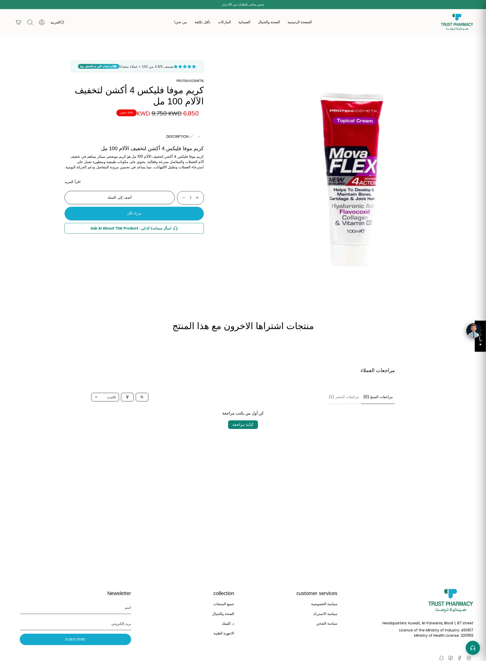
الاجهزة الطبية (224, 633)
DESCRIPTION (177, 136)
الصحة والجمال (223, 613)
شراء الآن (134, 213)
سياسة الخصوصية (324, 603)
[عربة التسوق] (18, 22)
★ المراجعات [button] (481, 336)
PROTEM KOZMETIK (190, 81)
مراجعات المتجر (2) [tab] (344, 396)
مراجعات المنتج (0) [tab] (378, 396)
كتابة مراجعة (243, 424)
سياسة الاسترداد (325, 613)
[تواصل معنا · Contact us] (473, 648)
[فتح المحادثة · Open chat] (473, 330)
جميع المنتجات (223, 603)
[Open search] (142, 397)
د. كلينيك (228, 623)
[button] (269, 22)
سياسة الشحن (326, 623)
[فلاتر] (127, 397)
